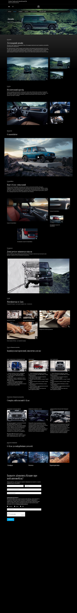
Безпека (26, 11)
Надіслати (10, 519)
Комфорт (20, 11)
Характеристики (34, 11)
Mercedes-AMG (42, 11)
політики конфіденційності (22, 504)
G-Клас (9, 11)
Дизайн (14, 11)
